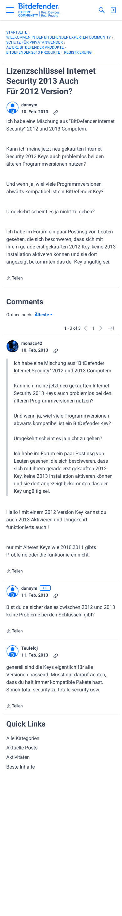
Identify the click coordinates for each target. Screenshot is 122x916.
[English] (39, 10)
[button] (12, 107)
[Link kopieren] (55, 112)
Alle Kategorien (22, 738)
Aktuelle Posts (22, 748)
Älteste (44, 315)
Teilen (14, 278)
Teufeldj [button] (29, 648)
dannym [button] (29, 104)
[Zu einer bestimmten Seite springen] (111, 328)
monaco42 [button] (31, 343)
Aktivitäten (18, 757)
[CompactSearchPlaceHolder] (101, 10)
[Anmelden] (113, 10)
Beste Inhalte (20, 767)
